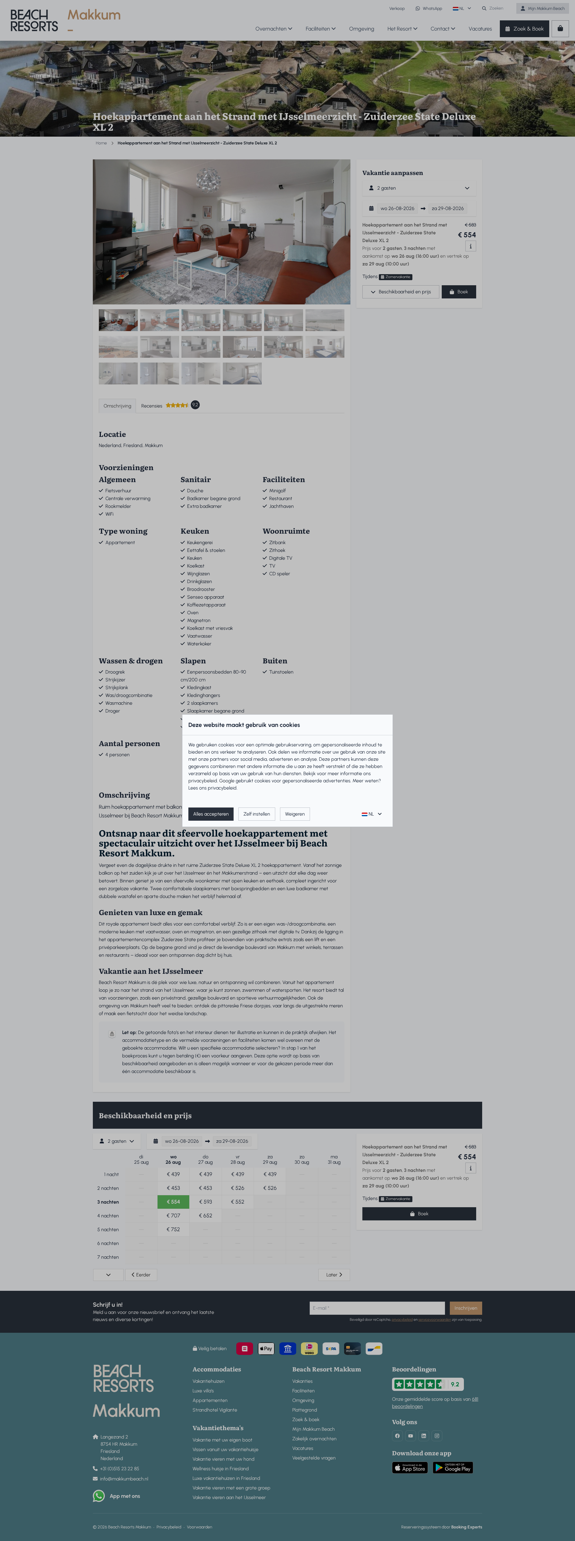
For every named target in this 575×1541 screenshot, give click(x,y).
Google (226, 781)
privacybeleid (202, 781)
